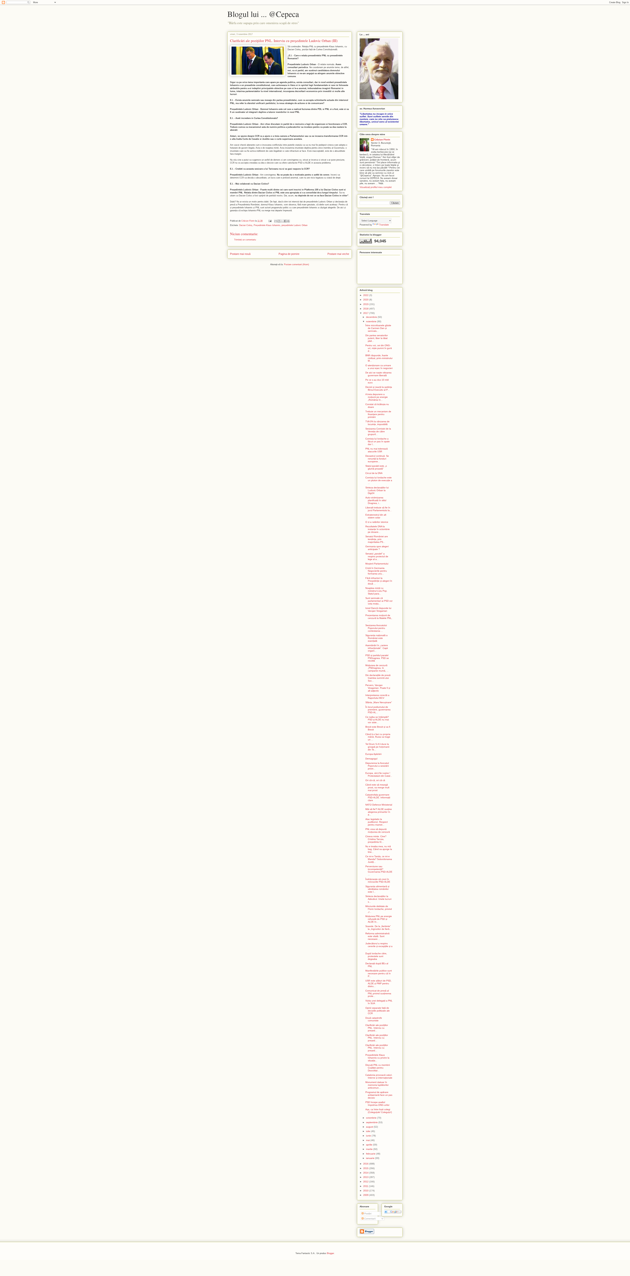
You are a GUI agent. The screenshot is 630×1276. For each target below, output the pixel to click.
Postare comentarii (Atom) (296, 264)
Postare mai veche (338, 254)
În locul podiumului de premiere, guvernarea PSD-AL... (377, 710)
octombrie (371, 1117)
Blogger (330, 1253)
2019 (366, 304)
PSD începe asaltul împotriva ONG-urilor (377, 1103)
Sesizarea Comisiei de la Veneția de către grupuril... (378, 431)
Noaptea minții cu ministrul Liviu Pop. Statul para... (376, 591)
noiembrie (371, 321)
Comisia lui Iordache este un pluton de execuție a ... (378, 480)
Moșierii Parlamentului (376, 563)
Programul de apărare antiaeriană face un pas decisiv (378, 1095)
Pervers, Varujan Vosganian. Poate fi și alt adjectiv (377, 688)
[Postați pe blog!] (279, 221)
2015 (366, 1168)
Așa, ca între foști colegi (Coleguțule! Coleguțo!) (378, 1110)
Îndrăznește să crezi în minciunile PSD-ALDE (377, 880)
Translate (384, 224)
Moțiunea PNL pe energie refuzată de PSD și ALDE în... (378, 919)
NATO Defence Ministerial (378, 804)
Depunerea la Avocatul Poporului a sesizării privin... (377, 766)
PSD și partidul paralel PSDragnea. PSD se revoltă (377, 658)
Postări (367, 1213)
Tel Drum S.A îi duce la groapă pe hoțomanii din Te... (377, 747)
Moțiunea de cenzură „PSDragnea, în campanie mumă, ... (376, 668)
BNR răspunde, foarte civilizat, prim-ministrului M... (378, 358)
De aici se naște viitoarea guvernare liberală (378, 374)
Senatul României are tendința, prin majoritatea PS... (376, 539)
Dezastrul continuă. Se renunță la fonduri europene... (377, 459)
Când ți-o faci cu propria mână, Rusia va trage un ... (377, 737)
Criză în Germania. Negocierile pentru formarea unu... (376, 571)
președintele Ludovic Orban (294, 225)
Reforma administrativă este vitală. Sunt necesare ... (377, 936)
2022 (366, 295)
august (370, 1126)
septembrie (372, 1122)
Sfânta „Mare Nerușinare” (378, 702)
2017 (366, 313)
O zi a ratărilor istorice (376, 522)
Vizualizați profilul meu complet (376, 187)
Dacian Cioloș (245, 225)
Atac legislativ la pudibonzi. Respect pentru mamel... (376, 822)
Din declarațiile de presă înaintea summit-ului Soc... (377, 678)
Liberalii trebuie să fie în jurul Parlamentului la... (378, 509)
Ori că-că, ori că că (375, 780)
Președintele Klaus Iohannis (267, 225)
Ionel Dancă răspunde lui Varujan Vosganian (378, 609)
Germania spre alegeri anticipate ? (377, 548)
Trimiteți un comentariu (245, 239)
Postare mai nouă (240, 254)
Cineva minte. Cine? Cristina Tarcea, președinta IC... (375, 839)
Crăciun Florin (382, 139)
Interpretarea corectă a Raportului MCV (377, 696)
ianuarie (370, 1158)
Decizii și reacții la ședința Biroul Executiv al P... (378, 388)
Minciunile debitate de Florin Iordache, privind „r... (378, 909)
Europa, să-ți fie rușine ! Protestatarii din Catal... (378, 774)
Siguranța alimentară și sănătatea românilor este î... (377, 889)
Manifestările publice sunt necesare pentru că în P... (378, 973)
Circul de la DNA (373, 473)
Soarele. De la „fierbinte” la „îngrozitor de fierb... (378, 927)
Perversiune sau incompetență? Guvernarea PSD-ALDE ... (378, 870)
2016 (366, 1163)
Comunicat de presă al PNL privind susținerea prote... (378, 993)
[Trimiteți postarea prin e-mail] (269, 221)
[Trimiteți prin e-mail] (275, 221)
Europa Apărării (373, 754)
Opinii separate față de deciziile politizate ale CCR (377, 1011)
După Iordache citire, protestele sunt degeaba (376, 956)
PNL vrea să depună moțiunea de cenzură (377, 830)
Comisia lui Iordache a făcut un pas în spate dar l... (377, 441)
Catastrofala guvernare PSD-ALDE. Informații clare (377, 797)
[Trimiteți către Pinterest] (288, 221)
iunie (369, 1135)
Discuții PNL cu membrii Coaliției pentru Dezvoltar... (377, 1068)
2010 (366, 1190)
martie (369, 1149)
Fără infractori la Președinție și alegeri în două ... (378, 581)
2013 (366, 1177)
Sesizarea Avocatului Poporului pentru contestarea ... (376, 628)
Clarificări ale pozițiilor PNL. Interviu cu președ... (376, 1028)
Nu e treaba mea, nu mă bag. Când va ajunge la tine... (378, 849)
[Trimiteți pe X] (282, 221)
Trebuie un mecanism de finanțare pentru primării (378, 414)
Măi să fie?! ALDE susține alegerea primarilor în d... (378, 812)
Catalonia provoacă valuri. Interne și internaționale (378, 1076)
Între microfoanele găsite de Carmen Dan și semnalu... (378, 328)
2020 (366, 299)
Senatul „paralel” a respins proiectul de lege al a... (376, 556)
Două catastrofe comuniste (373, 1019)
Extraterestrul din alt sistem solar (375, 516)
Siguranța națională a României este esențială (376, 638)
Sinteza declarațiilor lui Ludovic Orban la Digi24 (377, 490)
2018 (366, 308)
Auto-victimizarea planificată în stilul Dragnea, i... (375, 500)
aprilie (369, 1144)
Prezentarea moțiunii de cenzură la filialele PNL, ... (378, 618)
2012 (366, 1181)
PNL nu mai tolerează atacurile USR (376, 450)
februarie (371, 1153)
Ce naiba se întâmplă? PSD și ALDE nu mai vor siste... (377, 720)
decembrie (372, 317)
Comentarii (370, 1218)
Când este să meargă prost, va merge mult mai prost (377, 787)
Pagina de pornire (289, 254)
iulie (368, 1131)
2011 (366, 1186)
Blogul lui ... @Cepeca (263, 14)
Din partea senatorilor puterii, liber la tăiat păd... (376, 338)
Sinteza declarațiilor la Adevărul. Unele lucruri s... (378, 899)
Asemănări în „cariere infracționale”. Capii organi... (376, 648)
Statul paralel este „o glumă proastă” (376, 467)
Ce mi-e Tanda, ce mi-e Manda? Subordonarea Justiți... (378, 859)
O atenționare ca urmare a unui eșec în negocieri (379, 366)
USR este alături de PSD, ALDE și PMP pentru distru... (378, 983)
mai (368, 1140)
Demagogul (371, 758)
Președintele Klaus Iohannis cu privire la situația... (377, 1058)
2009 (366, 1195)
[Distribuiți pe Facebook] (285, 221)
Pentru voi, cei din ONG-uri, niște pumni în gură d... (378, 348)
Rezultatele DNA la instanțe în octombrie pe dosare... (377, 529)
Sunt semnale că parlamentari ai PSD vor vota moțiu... (379, 601)
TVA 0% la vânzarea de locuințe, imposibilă (377, 423)
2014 (366, 1172)
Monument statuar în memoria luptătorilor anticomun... (377, 1085)
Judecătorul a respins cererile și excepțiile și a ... (378, 946)
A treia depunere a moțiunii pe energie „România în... (376, 397)
